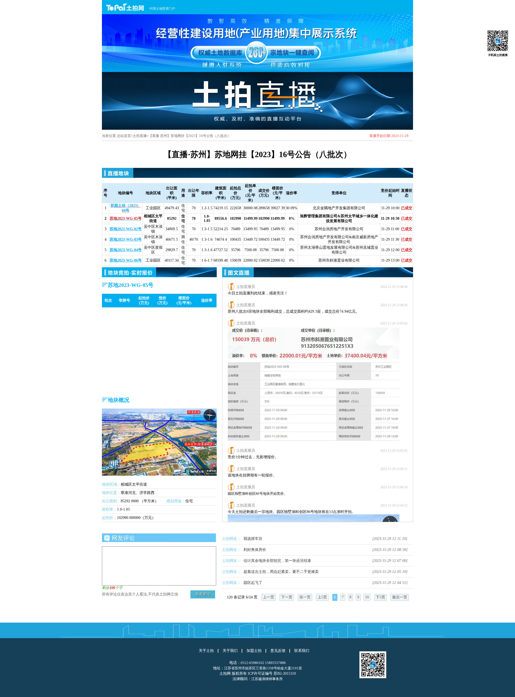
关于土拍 (206, 651)
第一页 (305, 597)
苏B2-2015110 (285, 673)
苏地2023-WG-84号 (126, 250)
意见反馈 (277, 651)
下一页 (286, 597)
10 (367, 597)
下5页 (380, 597)
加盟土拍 (254, 651)
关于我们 (230, 651)
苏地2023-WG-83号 (126, 239)
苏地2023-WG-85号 (126, 218)
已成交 (406, 208)
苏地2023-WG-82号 (126, 229)
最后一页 (399, 597)
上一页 (268, 597)
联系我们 (301, 651)
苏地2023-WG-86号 (126, 260)
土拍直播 (140, 136)
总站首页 (124, 136)
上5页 (322, 597)
